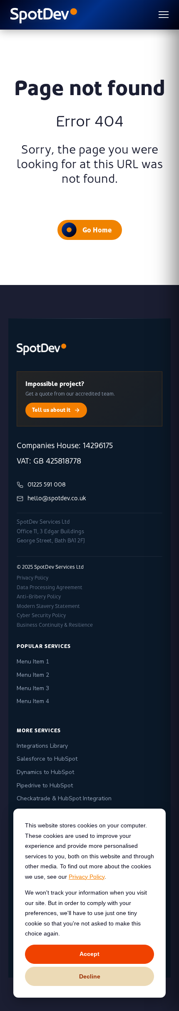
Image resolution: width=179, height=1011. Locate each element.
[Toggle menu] (164, 14)
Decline (89, 976)
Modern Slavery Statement (48, 606)
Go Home (97, 230)
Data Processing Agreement (49, 587)
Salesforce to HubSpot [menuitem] (47, 759)
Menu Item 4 (33, 701)
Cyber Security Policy (41, 615)
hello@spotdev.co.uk (56, 498)
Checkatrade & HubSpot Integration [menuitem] (64, 798)
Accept (89, 953)
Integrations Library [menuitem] (42, 746)
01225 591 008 (46, 484)
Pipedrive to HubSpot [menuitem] (45, 785)
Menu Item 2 (33, 675)
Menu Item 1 (33, 662)
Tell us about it (51, 409)
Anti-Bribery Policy (39, 597)
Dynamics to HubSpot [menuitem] (45, 772)
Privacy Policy (86, 876)
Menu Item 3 (33, 688)
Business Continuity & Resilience (55, 625)
